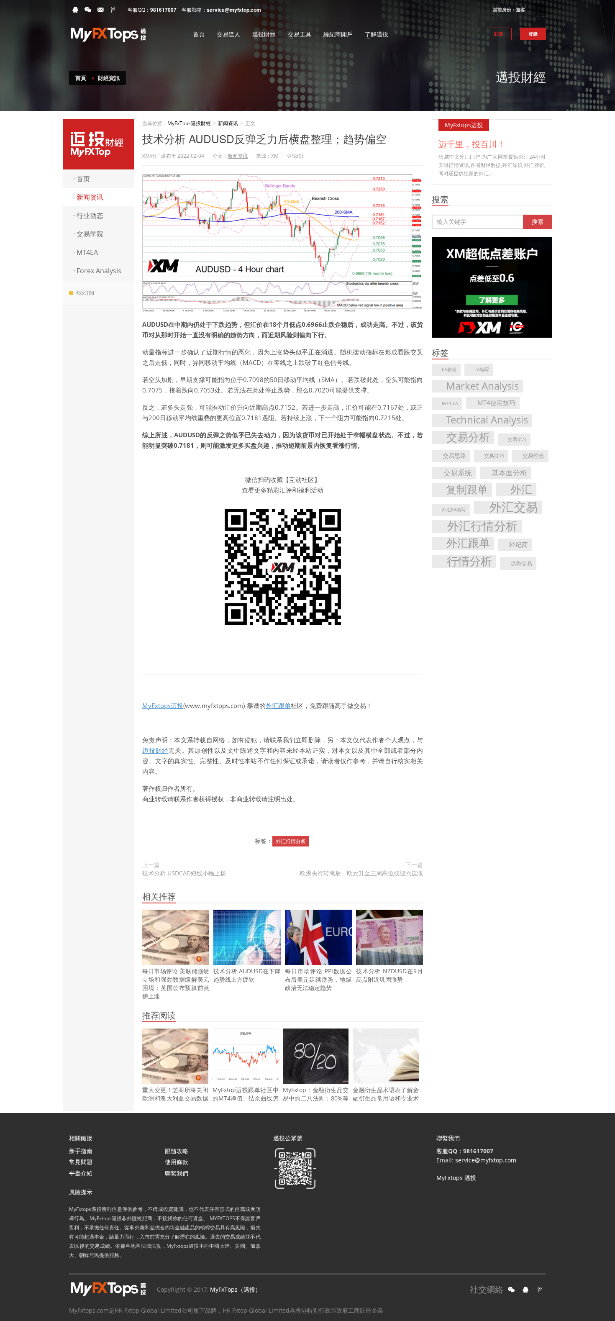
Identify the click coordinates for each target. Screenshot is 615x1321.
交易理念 (533, 455)
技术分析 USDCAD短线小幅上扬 (184, 873)
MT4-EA (450, 403)
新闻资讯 (228, 123)
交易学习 (517, 439)
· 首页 (81, 178)
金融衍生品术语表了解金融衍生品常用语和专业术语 (386, 1098)
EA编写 (481, 369)
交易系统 (457, 472)
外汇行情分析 (291, 841)
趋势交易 (521, 563)
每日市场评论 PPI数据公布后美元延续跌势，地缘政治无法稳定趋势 (318, 979)
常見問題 (80, 1162)
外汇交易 (513, 507)
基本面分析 (509, 472)
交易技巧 (494, 455)
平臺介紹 (80, 1173)
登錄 (533, 34)
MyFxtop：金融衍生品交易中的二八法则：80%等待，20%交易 (316, 1098)
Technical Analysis (487, 420)
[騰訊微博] (539, 1289)
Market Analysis (482, 386)
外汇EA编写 (454, 510)
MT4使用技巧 (496, 402)
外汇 (521, 489)
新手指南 (80, 1151)
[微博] (113, 9)
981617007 (163, 9)
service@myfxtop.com (234, 9)
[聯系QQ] (525, 1289)
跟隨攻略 (176, 1151)
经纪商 (518, 544)
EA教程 (449, 369)
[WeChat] (88, 9)
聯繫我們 (176, 1173)
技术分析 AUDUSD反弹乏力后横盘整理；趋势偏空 (264, 138)
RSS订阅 (84, 292)
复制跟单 (467, 489)
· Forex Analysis (97, 270)
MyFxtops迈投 (162, 705)
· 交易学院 (88, 234)
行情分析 (469, 561)
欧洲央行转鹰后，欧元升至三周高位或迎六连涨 (361, 873)
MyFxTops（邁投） (235, 1289)
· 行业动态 (88, 215)
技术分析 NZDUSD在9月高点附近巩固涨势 (389, 975)
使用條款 (176, 1162)
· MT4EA (85, 252)
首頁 (80, 78)
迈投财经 (155, 750)
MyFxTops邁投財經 (98, 144)
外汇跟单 (278, 705)
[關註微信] (511, 1289)
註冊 (498, 34)
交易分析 (468, 437)
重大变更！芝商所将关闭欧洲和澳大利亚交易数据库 (175, 1098)
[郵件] (100, 9)
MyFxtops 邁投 (456, 1178)
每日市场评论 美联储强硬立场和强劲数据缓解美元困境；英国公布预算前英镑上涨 (175, 983)
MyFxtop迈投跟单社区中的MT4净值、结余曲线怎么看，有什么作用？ (246, 1098)
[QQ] (75, 9)
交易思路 (454, 455)
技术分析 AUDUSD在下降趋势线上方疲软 (246, 975)
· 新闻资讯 (88, 197)
